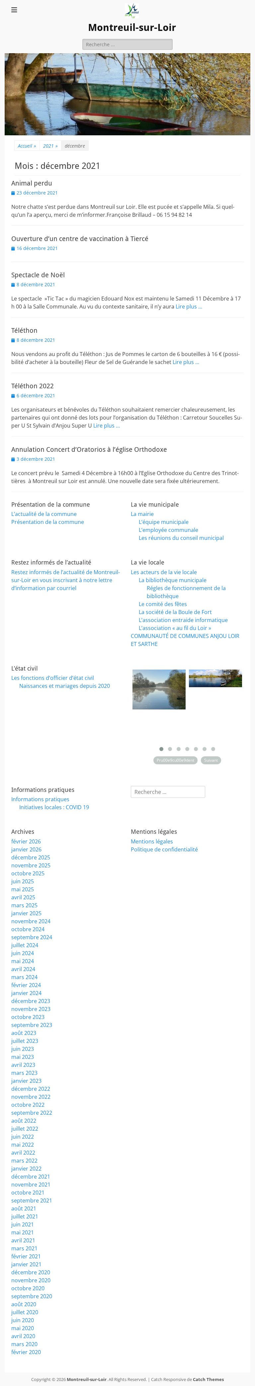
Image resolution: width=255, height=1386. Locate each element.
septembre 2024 (31, 937)
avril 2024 (23, 969)
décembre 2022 (30, 1088)
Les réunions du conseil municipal (181, 538)
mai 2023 (22, 1057)
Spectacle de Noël (38, 275)
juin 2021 (22, 1224)
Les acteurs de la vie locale (164, 572)
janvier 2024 (26, 993)
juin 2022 (22, 1136)
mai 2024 (22, 961)
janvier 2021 (26, 1264)
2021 (50, 146)
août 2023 (23, 1033)
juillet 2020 (24, 1312)
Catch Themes (208, 1379)
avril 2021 (23, 1240)
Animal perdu (31, 183)
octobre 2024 (27, 929)
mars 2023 (24, 1072)
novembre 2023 (30, 1009)
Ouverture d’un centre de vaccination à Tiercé (79, 239)
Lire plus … (189, 306)
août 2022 (23, 1120)
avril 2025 (23, 897)
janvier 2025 (26, 913)
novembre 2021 (30, 1184)
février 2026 (26, 841)
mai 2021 (22, 1232)
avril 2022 (23, 1152)
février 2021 (26, 1256)
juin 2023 (22, 1049)
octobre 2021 (27, 1192)
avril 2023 (23, 1065)
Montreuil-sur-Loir (132, 27)
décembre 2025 (30, 857)
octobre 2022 (27, 1104)
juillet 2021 (24, 1216)
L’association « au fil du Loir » (175, 628)
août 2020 (23, 1304)
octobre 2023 (27, 1017)
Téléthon (24, 330)
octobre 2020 (27, 1288)
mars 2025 (24, 905)
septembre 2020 (31, 1296)
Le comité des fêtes (163, 604)
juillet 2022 (24, 1128)
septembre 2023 (31, 1025)
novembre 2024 (30, 921)
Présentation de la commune (47, 522)
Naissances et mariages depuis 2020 (64, 686)
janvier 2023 (26, 1080)
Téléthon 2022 (32, 386)
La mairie (142, 514)
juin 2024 (22, 953)
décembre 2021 (30, 1176)
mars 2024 (24, 977)
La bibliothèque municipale (173, 580)
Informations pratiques (40, 799)
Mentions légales (152, 841)
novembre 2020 (30, 1280)
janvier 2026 (26, 849)
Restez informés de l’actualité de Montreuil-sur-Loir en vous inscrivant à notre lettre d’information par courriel (65, 580)
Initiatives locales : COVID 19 (54, 807)
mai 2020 (22, 1328)
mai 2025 (22, 889)
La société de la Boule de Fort (175, 612)
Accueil (27, 146)
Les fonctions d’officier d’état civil (52, 678)
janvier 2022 (26, 1168)
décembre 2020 (30, 1272)
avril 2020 (23, 1336)
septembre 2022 (31, 1112)
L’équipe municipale (164, 522)
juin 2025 (22, 881)
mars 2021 (24, 1248)
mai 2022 (22, 1144)
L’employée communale (168, 530)
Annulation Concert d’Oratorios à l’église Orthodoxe (89, 449)
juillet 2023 (24, 1041)
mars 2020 (24, 1344)
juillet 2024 (24, 945)
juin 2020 (22, 1320)
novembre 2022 (30, 1096)
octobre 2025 (27, 873)
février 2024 (26, 985)
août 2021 (23, 1208)
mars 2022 (24, 1160)
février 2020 (26, 1352)
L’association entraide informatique (183, 620)
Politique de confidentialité (164, 849)
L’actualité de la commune (44, 514)
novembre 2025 (30, 865)
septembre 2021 (31, 1200)
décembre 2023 (30, 1001)
